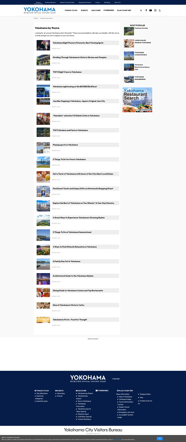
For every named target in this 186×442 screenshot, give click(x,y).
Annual (59, 396)
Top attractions (42, 393)
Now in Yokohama (84, 401)
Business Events (50, 2)
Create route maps (145, 402)
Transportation (145, 394)
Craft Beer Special (84, 417)
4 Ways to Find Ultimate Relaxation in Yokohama (75, 247)
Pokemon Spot (83, 414)
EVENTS (84, 10)
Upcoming (61, 393)
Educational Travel (85, 2)
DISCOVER (95, 10)
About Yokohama (125, 397)
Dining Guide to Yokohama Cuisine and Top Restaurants (78, 290)
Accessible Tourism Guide (125, 416)
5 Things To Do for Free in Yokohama (69, 159)
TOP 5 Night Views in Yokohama (67, 72)
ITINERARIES (108, 10)
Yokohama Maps (125, 399)
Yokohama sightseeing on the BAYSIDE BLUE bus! (75, 86)
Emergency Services (126, 412)
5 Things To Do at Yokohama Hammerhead (72, 232)
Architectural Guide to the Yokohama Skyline (73, 276)
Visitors (38, 2)
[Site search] (141, 10)
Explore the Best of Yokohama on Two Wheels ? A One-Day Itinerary (83, 203)
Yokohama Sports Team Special (83, 410)
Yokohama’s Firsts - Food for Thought (70, 319)
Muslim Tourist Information (123, 408)
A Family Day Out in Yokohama (66, 261)
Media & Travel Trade (67, 2)
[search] (141, 10)
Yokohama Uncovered (81, 405)
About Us (118, 2)
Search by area (41, 401)
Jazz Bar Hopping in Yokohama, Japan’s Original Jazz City (79, 101)
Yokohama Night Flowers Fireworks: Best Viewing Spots (78, 43)
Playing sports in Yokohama (65, 145)
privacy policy (117, 439)
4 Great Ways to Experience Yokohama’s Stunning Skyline (79, 217)
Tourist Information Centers (125, 403)
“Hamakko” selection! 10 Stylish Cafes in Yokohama (76, 115)
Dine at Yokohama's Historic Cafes (68, 305)
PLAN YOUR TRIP (124, 10)
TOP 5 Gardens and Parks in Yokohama (70, 130)
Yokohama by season (82, 397)
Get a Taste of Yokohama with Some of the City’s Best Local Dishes (83, 174)
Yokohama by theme (85, 393)
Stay (141, 397)
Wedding (107, 2)
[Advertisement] (93, 355)
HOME (36, 18)
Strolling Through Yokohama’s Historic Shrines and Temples (80, 57)
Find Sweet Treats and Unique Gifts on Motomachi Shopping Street (83, 188)
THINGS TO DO (71, 10)
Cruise (97, 2)
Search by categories (39, 397)
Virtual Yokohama (84, 419)
